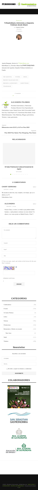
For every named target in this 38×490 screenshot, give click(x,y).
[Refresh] (16, 267)
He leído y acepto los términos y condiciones (19, 369)
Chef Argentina (7, 76)
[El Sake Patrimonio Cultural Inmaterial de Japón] (19, 153)
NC (19, 487)
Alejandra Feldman (20, 27)
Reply (34, 186)
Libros (20, 317)
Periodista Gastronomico (10, 83)
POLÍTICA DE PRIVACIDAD (17, 486)
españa (25, 76)
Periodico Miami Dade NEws (10, 80)
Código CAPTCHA (9, 278)
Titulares (20, 341)
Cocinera (17, 76)
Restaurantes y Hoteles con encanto (20, 329)
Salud (20, 337)
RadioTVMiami (24, 83)
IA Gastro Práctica (20, 313)
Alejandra (10, 203)
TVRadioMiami (7, 86)
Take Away (21, 333)
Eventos (20, 308)
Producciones (19, 20)
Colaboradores (20, 304)
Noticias (20, 321)
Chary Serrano (9, 186)
